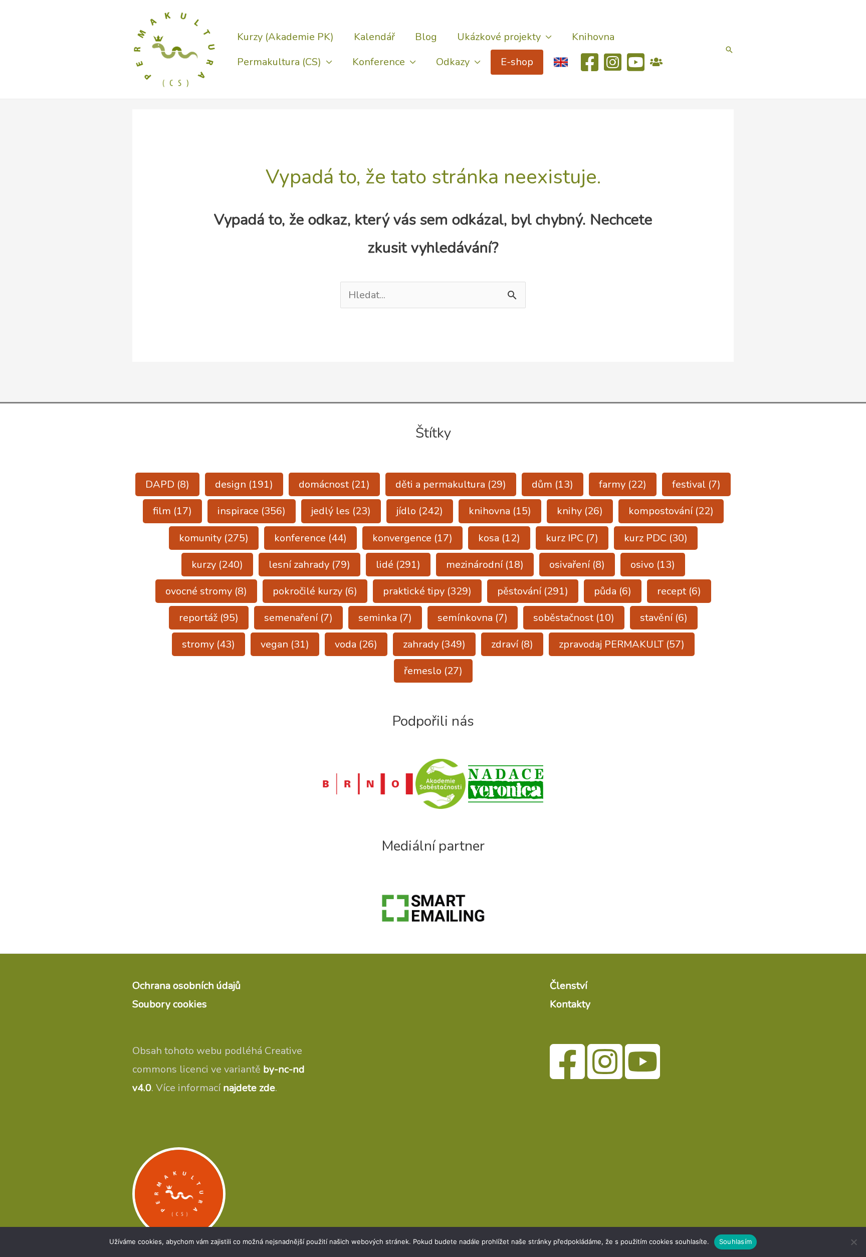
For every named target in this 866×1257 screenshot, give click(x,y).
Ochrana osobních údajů (186, 985)
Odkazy (453, 62)
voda (356, 644)
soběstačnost (573, 617)
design (244, 484)
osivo (652, 564)
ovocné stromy (206, 591)
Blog (426, 37)
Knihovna (593, 37)
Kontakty (570, 1004)
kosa (499, 538)
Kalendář (374, 37)
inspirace (252, 511)
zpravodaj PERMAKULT (622, 644)
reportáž (209, 617)
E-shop (517, 62)
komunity (214, 538)
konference (310, 538)
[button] (729, 49)
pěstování (532, 591)
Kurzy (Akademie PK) (285, 37)
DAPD (167, 484)
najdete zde (249, 1088)
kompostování (671, 511)
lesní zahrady (309, 564)
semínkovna (473, 617)
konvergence (412, 538)
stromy (208, 644)
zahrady (434, 644)
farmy (622, 484)
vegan (285, 644)
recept (679, 591)
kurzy (217, 564)
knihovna (500, 511)
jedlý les (341, 511)
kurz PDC (656, 538)
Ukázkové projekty (499, 37)
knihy (580, 511)
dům (552, 484)
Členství (568, 985)
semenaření (298, 617)
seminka (385, 617)
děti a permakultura (450, 484)
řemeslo (433, 671)
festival (696, 484)
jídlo (419, 511)
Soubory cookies (169, 1004)
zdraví (512, 644)
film (172, 511)
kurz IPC (572, 538)
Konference (378, 62)
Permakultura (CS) (279, 62)
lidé (398, 564)
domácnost (334, 484)
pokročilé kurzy (315, 591)
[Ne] (853, 1242)
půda (612, 591)
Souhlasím (735, 1241)
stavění (664, 617)
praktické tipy (427, 591)
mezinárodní (485, 564)
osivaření (577, 564)
